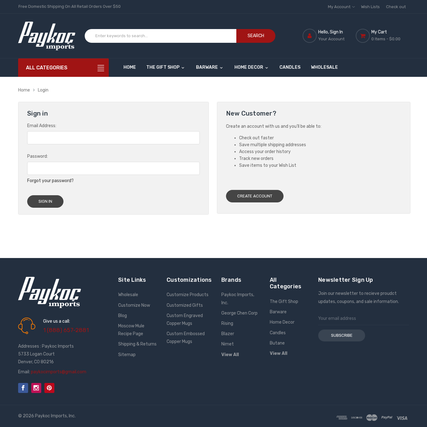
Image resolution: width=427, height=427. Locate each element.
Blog (122, 315)
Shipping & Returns (137, 344)
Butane (277, 343)
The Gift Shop (163, 67)
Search (256, 35)
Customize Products (187, 294)
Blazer (227, 333)
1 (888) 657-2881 (66, 330)
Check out (396, 6)
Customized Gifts (185, 305)
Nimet (227, 344)
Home (129, 67)
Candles (289, 67)
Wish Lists (370, 6)
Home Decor (249, 67)
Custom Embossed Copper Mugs (186, 337)
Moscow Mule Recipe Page (131, 329)
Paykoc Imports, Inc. (237, 298)
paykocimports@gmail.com (58, 372)
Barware (207, 67)
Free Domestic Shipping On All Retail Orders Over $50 (69, 6)
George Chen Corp (239, 313)
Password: (37, 156)
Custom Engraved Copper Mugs (185, 319)
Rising (227, 323)
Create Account (254, 196)
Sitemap (127, 354)
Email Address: (41, 125)
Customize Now (134, 305)
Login (43, 90)
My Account (339, 6)
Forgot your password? (50, 180)
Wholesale (324, 67)
